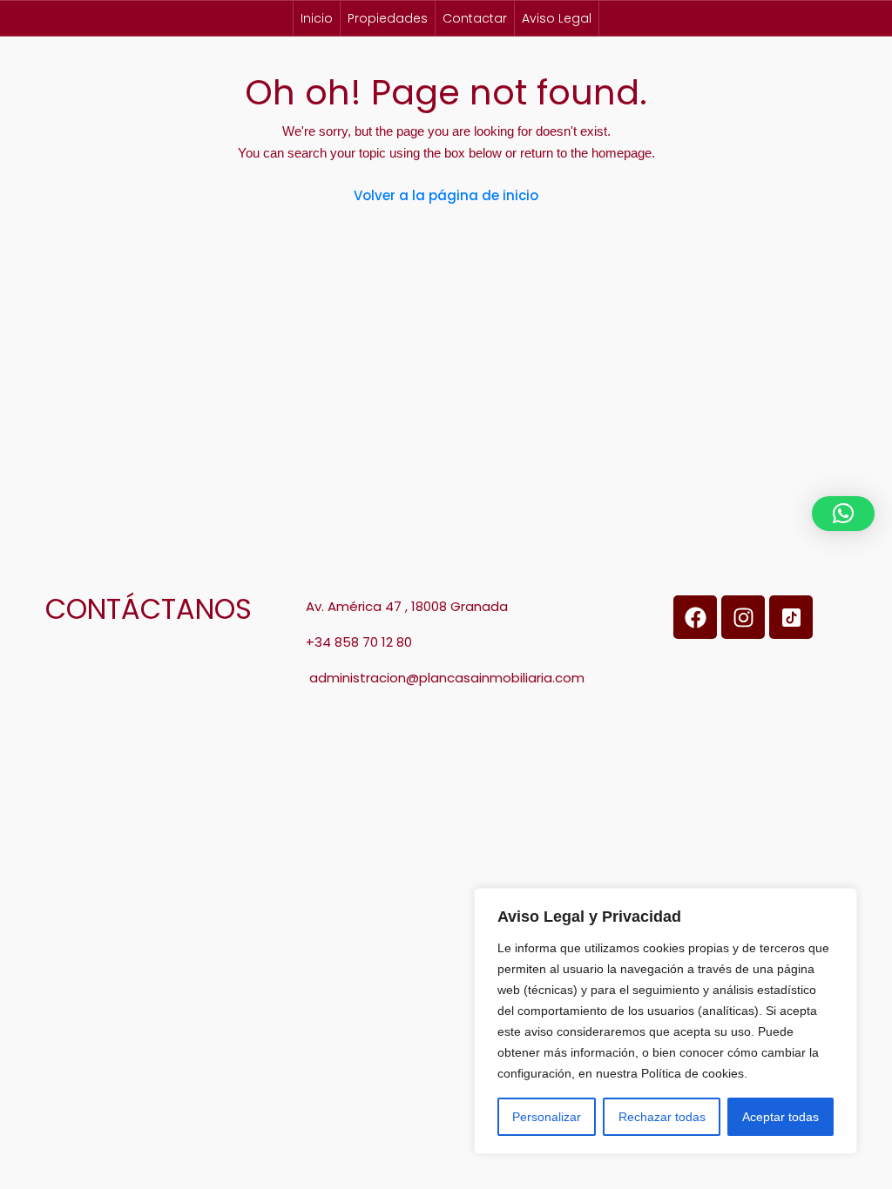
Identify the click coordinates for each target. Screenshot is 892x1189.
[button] (843, 513)
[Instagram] (743, 617)
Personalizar (546, 1117)
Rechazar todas (662, 1117)
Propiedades (388, 18)
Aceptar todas (780, 1117)
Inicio (317, 18)
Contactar (475, 18)
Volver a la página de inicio (446, 195)
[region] (665, 1021)
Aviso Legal (556, 18)
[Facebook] (695, 617)
